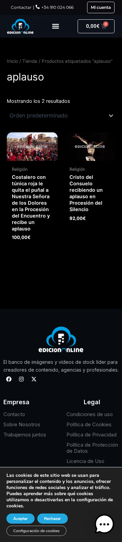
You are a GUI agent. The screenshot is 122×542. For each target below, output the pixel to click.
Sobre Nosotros (21, 424)
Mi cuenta (101, 7)
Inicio (12, 61)
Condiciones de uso (89, 414)
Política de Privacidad (91, 434)
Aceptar (20, 518)
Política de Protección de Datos (92, 448)
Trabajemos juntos (24, 434)
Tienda (29, 61)
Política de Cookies (88, 424)
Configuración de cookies (36, 531)
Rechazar (52, 518)
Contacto (14, 414)
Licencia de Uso (85, 461)
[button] (55, 26)
